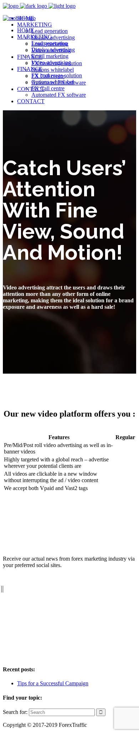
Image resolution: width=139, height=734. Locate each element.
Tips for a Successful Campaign (52, 683)
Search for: (15, 712)
